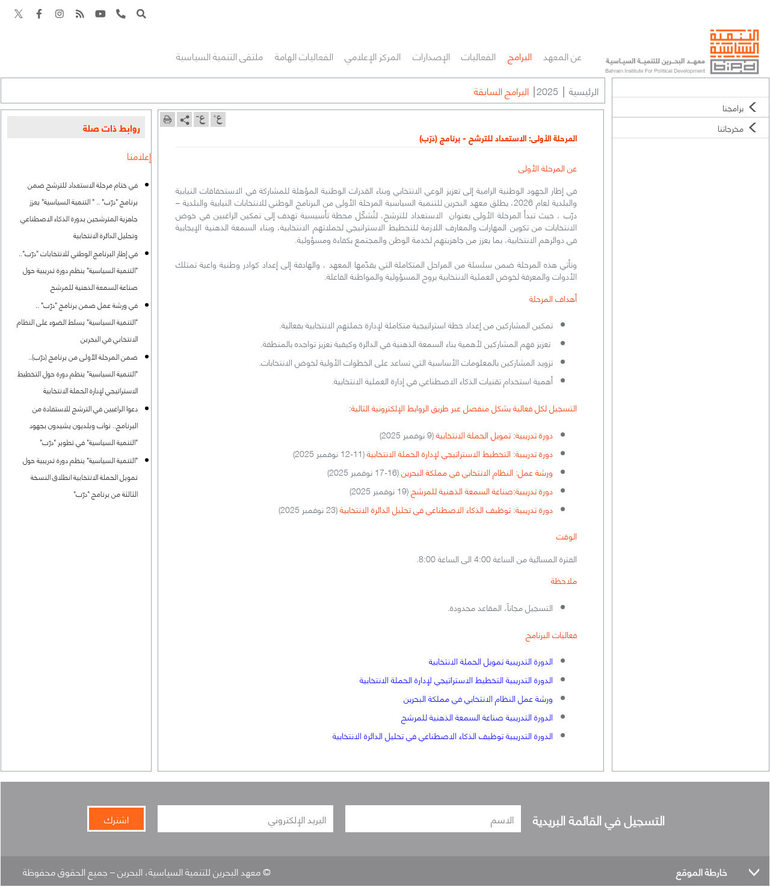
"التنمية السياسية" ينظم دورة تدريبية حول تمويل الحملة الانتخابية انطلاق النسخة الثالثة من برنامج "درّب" (80, 476)
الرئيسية (584, 90)
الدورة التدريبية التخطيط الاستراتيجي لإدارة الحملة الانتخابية (456, 679)
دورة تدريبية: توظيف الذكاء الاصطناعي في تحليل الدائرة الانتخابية (446, 509)
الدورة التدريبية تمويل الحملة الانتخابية (491, 660)
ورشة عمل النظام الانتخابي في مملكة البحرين (478, 697)
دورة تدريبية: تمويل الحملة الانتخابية (494, 434)
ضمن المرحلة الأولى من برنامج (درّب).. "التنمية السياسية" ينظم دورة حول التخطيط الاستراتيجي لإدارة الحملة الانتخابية (77, 373)
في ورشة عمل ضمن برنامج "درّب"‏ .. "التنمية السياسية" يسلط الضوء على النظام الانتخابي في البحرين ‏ (77, 321)
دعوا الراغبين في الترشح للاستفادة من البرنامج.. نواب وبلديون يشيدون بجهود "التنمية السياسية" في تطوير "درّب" (83, 425)
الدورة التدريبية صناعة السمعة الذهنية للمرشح (477, 716)
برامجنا (733, 107)
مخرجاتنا (731, 127)
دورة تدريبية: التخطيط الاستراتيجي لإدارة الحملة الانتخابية (460, 453)
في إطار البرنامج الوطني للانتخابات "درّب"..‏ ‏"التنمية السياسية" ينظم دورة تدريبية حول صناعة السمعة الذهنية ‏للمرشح (78, 269)
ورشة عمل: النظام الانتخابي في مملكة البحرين (477, 471)
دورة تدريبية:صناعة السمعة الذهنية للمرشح (482, 490)
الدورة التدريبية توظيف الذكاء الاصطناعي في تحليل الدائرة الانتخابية (443, 735)
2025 (547, 90)
